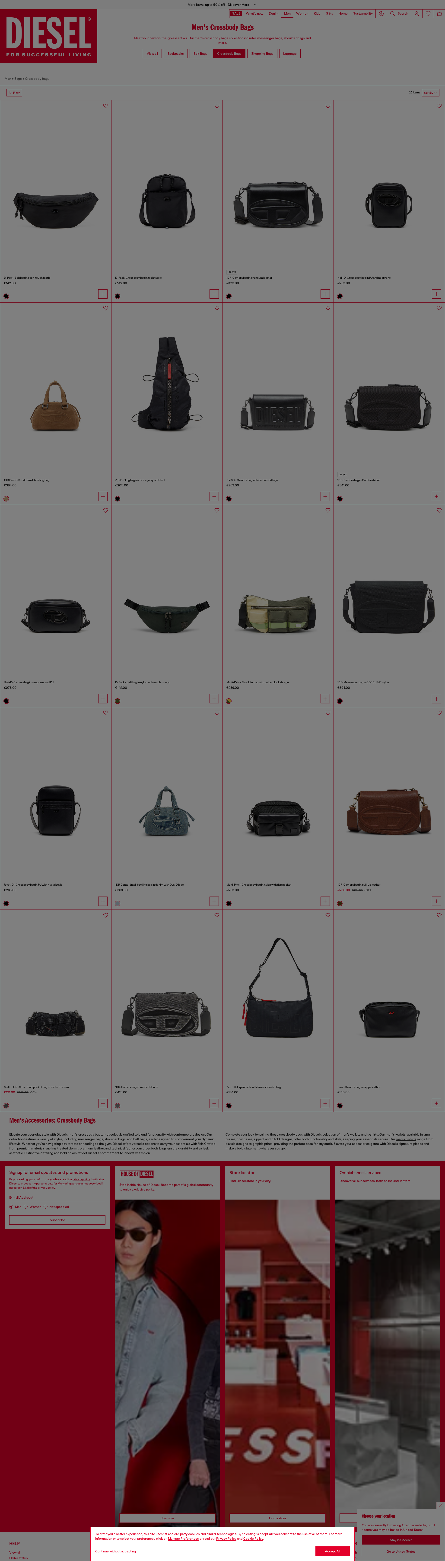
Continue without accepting (115, 1551)
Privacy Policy (226, 1538)
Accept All (332, 1551)
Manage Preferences (183, 1538)
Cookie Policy (253, 1538)
